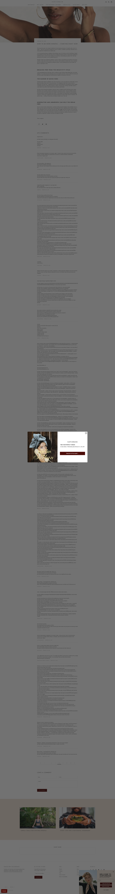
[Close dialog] (86, 433)
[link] (72, 441)
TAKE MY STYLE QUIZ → (72, 453)
